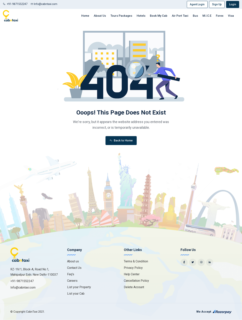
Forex (219, 15)
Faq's (70, 274)
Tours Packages (121, 15)
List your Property (79, 287)
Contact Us (74, 268)
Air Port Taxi (180, 15)
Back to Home (123, 140)
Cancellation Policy (136, 280)
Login (232, 4)
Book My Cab (158, 15)
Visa (231, 15)
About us (73, 261)
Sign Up (217, 4)
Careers (72, 280)
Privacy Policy (133, 268)
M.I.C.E (206, 15)
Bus (195, 15)
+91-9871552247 (16, 3)
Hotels (141, 15)
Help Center (132, 274)
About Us (100, 15)
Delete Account (134, 287)
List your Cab (76, 293)
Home (85, 15)
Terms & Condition (136, 261)
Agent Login (197, 4)
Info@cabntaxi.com (45, 3)
